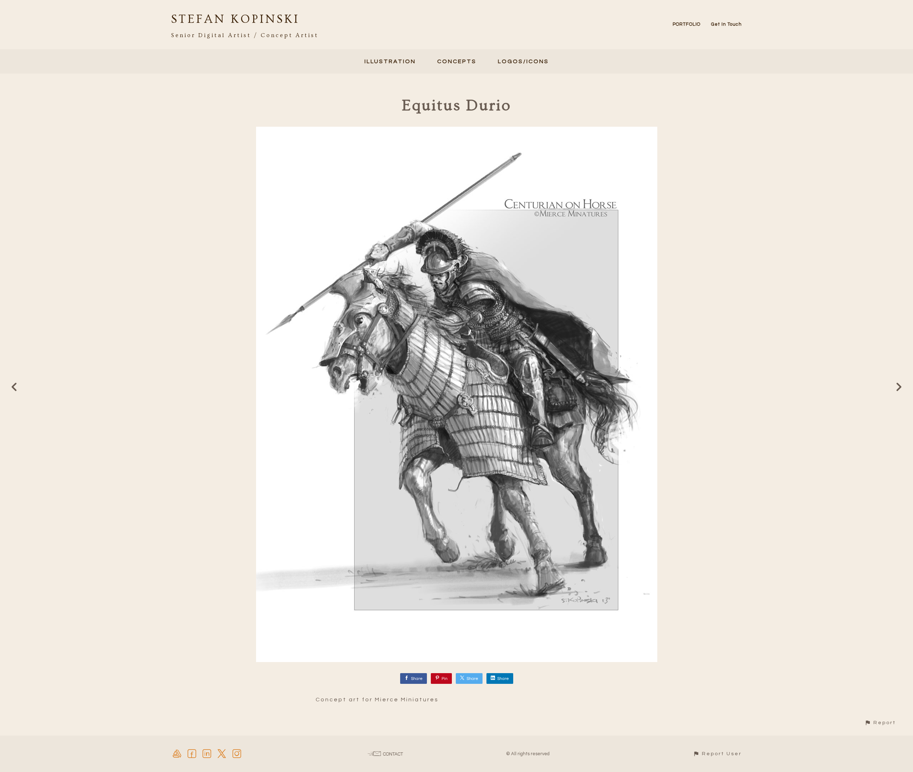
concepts (456, 61)
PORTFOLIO (686, 24)
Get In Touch (726, 24)
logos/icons (523, 61)
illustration (390, 61)
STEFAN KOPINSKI (235, 19)
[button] (880, 722)
